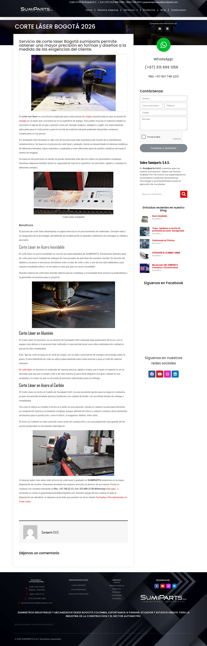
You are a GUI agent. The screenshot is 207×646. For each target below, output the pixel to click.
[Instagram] (167, 374)
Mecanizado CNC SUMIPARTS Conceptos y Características (165, 266)
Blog (163, 10)
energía (23, 121)
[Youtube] (159, 374)
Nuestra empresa (108, 10)
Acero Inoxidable (159, 215)
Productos (149, 10)
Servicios (129, 10)
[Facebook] (151, 374)
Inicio (89, 10)
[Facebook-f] (156, 586)
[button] (160, 29)
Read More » (157, 219)
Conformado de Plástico (163, 240)
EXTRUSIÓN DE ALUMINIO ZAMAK (166, 252)
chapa (88, 116)
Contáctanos (178, 10)
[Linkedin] (175, 374)
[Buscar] (183, 194)
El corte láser (25, 369)
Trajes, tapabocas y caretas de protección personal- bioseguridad (168, 229)
